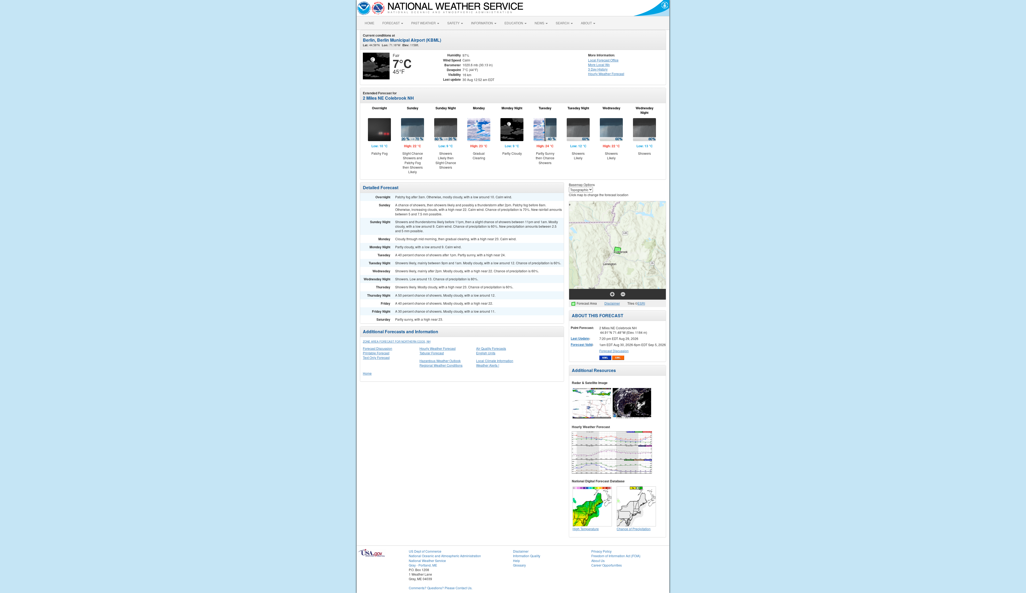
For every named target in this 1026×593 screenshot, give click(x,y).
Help (516, 560)
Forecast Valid (581, 344)
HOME (369, 23)
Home (367, 373)
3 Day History (598, 69)
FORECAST (391, 23)
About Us (598, 560)
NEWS (540, 23)
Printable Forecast (376, 353)
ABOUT (587, 23)
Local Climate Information (494, 360)
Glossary (519, 565)
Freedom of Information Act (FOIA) (615, 555)
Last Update (580, 338)
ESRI (641, 303)
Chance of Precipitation (634, 528)
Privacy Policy (601, 551)
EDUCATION (514, 23)
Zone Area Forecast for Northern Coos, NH (396, 341)
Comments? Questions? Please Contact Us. (440, 588)
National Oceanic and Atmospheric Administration (445, 555)
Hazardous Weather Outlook (440, 360)
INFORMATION (482, 23)
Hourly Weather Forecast (437, 348)
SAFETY (453, 23)
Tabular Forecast (431, 353)
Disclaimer (612, 303)
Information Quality (526, 555)
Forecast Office (603, 60)
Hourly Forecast (606, 73)
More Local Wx (599, 64)
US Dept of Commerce (425, 551)
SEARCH (563, 23)
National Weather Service (427, 560)
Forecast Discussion (377, 348)
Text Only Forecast (376, 357)
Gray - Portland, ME (423, 565)
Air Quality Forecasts (491, 348)
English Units (485, 353)
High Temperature (586, 528)
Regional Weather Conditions (441, 365)
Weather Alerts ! (487, 365)
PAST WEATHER (424, 23)
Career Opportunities (606, 565)
